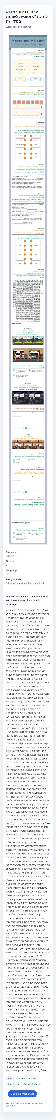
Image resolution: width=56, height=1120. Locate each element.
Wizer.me (10, 1106)
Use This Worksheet (22, 1093)
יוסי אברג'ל (26, 26)
